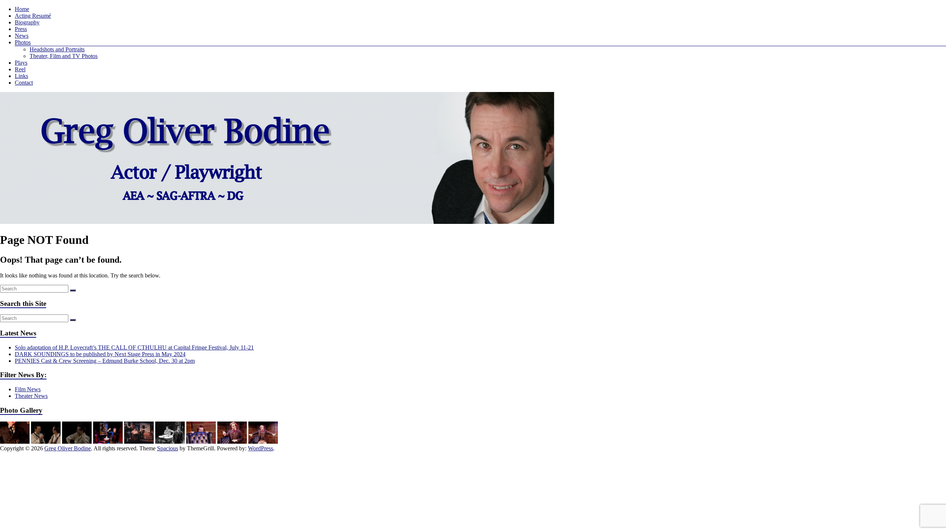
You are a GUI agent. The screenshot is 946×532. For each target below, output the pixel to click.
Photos (23, 42)
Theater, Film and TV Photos (64, 56)
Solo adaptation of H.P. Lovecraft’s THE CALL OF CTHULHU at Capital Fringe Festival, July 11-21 (134, 347)
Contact (24, 82)
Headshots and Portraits (57, 49)
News (21, 36)
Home (22, 9)
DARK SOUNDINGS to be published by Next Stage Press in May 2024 (100, 354)
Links (21, 76)
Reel (20, 69)
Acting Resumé (33, 16)
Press (21, 29)
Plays (21, 62)
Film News (28, 389)
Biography (27, 22)
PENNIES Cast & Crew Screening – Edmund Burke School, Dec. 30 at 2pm (105, 361)
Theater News (31, 396)
